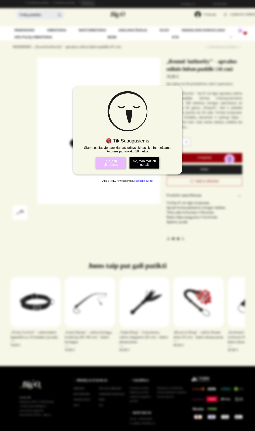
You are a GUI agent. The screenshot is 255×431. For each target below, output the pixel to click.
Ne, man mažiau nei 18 (144, 162)
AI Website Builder (143, 180)
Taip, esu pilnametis (110, 162)
